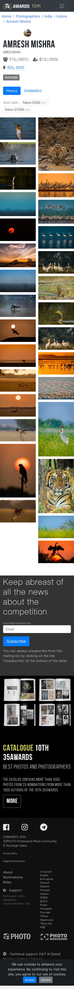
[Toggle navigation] (62, 6)
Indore (62, 16)
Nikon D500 (34, 102)
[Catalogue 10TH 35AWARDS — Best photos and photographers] (37, 701)
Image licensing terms (14, 861)
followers (19, 60)
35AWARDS (33, 91)
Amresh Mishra (18, 21)
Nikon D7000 (17, 109)
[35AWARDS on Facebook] (6, 828)
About (8, 872)
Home (6, 16)
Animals (11, 77)
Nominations (13, 877)
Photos (11, 91)
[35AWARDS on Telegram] (43, 828)
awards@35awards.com (17, 623)
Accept (30, 980)
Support (15, 890)
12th (35, 5)
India (48, 16)
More (12, 801)
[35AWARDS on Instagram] (25, 828)
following (49, 60)
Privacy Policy (10, 853)
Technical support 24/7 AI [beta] (35, 954)
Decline (46, 980)
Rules (7, 882)
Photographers (28, 16)
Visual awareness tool (16, 903)
